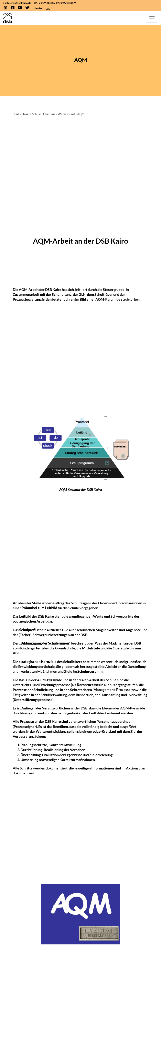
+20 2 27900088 (44, 3)
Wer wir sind (66, 114)
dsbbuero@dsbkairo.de (17, 3)
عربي (49, 8)
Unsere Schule (31, 114)
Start (16, 114)
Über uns (49, 114)
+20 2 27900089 (66, 3)
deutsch (39, 8)
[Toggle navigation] (152, 18)
